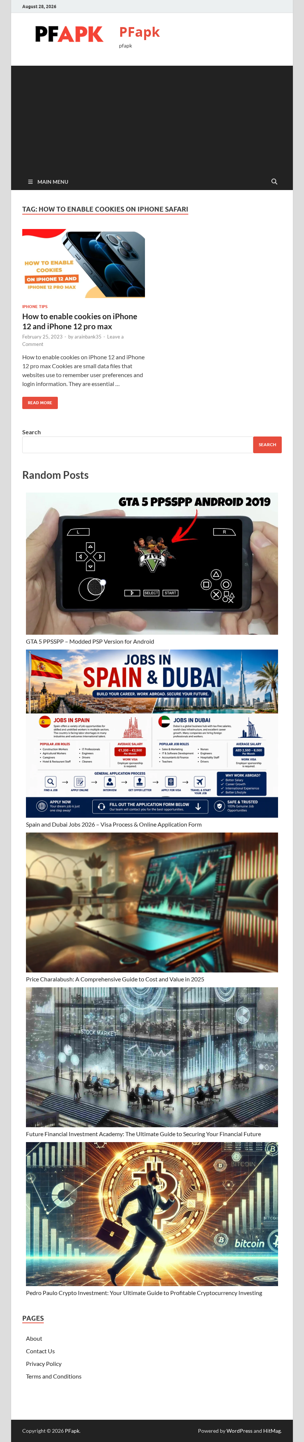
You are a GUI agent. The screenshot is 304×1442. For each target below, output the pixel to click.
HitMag (272, 1431)
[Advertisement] (152, 118)
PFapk (139, 32)
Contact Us (40, 1350)
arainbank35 (88, 337)
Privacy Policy (44, 1363)
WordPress (239, 1431)
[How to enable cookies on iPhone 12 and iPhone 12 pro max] (83, 263)
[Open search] (274, 181)
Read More (37, 401)
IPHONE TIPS (34, 306)
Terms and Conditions (54, 1376)
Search (31, 431)
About (34, 1338)
